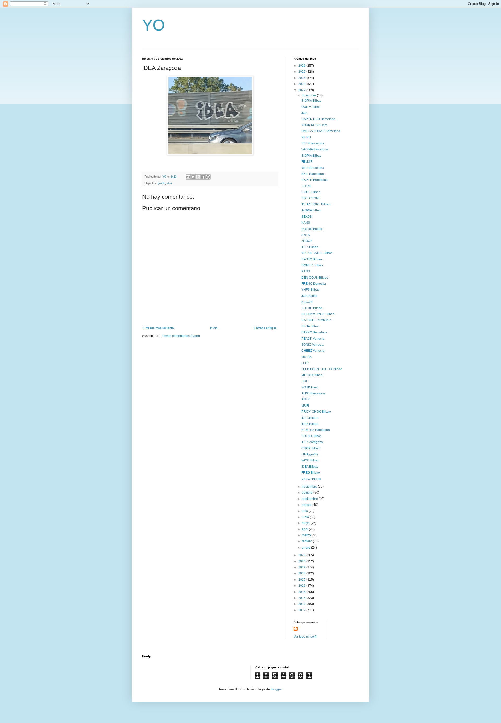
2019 (302, 567)
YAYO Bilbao (310, 460)
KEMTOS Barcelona (315, 430)
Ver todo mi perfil (305, 637)
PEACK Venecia (312, 339)
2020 (302, 561)
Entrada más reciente (159, 328)
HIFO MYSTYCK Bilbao (318, 314)
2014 (302, 598)
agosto (307, 505)
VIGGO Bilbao (311, 479)
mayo (306, 523)
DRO (304, 381)
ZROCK (306, 241)
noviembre (310, 486)
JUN (304, 113)
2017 (302, 579)
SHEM (306, 186)
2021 (302, 555)
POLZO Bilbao (311, 436)
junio (306, 517)
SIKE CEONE (310, 198)
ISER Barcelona (312, 168)
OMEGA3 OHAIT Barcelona (320, 131)
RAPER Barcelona (314, 180)
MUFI (305, 406)
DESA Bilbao (310, 326)
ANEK (305, 235)
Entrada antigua (265, 328)
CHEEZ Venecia (312, 351)
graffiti (161, 183)
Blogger (276, 689)
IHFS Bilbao (309, 424)
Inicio (214, 328)
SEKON (306, 216)
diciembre (309, 95)
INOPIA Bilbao (311, 100)
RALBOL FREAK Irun (316, 320)
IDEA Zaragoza (312, 442)
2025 (302, 72)
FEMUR (307, 161)
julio (305, 511)
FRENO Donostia (313, 283)
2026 (302, 66)
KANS (305, 222)
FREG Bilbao (310, 473)
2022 (302, 90)
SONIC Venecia (312, 345)
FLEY (305, 363)
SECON (307, 302)
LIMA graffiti (309, 454)
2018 (302, 573)
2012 (302, 610)
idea (169, 183)
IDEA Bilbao (309, 247)
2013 (302, 604)
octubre (307, 492)
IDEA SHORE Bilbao (315, 204)
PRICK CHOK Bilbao (316, 412)
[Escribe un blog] (193, 177)
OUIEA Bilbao (311, 107)
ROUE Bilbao (310, 192)
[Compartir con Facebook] (203, 177)
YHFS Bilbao (310, 289)
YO (153, 25)
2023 (302, 84)
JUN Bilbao (309, 296)
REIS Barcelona (312, 143)
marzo (307, 535)
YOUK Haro (309, 387)
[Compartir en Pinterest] (208, 177)
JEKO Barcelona (313, 393)
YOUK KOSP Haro (314, 125)
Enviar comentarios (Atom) (181, 336)
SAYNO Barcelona (314, 332)
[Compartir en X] (198, 177)
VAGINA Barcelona (314, 149)
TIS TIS (306, 357)
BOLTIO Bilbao (311, 229)
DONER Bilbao (312, 265)
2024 (302, 78)
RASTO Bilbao (311, 259)
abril (305, 529)
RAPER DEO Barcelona (318, 119)
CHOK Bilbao (310, 448)
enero (306, 547)
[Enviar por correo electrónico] (188, 177)
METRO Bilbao (312, 375)
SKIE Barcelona (312, 174)
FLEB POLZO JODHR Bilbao (321, 369)
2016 (302, 585)
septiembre (310, 499)
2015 (302, 592)
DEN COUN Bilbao (314, 278)
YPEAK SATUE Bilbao (317, 253)
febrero (307, 541)
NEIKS (306, 137)
